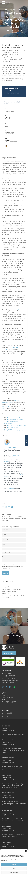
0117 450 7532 (6, 778)
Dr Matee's (10, 488)
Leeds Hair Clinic (6, 826)
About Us (5, 695)
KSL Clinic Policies (7, 713)
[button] (26, 851)
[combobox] (3, 539)
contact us (5, 406)
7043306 (16, 456)
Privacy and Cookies (13, 875)
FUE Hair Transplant (8, 675)
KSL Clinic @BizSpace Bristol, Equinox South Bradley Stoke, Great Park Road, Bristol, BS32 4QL (14, 785)
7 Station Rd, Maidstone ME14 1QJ (13, 734)
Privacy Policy (6, 717)
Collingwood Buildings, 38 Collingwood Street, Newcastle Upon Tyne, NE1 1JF (14, 803)
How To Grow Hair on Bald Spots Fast (13, 596)
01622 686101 (6, 728)
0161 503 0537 (6, 742)
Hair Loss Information (9, 701)
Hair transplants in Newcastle (16, 425)
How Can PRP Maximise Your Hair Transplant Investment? (11, 590)
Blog (3, 699)
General (12, 9)
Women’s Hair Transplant (10, 680)
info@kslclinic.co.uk (8, 730)
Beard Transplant (7, 677)
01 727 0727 (5, 844)
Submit (5, 573)
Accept (14, 864)
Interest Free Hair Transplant (11, 703)
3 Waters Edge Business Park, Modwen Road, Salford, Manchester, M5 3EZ (13, 750)
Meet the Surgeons (8, 697)
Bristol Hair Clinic (6, 775)
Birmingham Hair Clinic (8, 757)
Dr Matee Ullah (10, 30)
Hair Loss (21, 9)
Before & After (6, 673)
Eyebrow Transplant (8, 679)
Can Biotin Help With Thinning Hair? (12, 585)
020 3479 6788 (6, 813)
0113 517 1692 (6, 829)
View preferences (14, 872)
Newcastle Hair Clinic (8, 792)
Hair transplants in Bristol (15, 419)
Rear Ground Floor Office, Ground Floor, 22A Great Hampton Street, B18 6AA (12, 768)
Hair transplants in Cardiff (15, 431)
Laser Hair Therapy (8, 682)
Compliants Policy (7, 715)
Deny (14, 868)
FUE (5, 9)
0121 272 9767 (6, 760)
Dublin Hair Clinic (6, 842)
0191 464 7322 (6, 795)
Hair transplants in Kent (14, 418)
